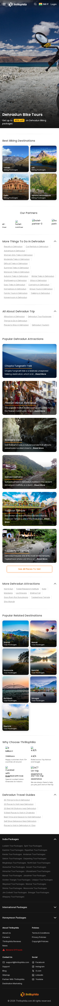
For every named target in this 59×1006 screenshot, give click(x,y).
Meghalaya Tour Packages (14, 863)
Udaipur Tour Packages (42, 880)
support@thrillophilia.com (17, 962)
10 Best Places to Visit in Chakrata (19, 812)
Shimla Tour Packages (12, 888)
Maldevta (8, 593)
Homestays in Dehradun (15, 289)
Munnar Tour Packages (36, 884)
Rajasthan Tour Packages (36, 850)
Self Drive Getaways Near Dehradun (20, 821)
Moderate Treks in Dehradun (17, 259)
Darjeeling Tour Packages (34, 858)
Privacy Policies (39, 937)
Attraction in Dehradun (14, 316)
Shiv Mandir (9, 601)
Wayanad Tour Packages (13, 884)
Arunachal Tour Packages (13, 867)
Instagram (40, 966)
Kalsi (44, 589)
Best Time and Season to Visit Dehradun (22, 817)
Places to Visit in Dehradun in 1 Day (20, 825)
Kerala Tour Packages (12, 854)
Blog (4, 971)
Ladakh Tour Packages (12, 846)
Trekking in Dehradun (40, 293)
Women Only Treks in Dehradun (18, 255)
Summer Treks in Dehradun (16, 267)
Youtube (39, 979)
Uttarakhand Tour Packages (38, 871)
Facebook (40, 962)
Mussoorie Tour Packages (35, 888)
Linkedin (39, 975)
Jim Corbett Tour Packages (14, 892)
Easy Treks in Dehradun (14, 284)
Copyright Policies (40, 941)
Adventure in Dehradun (14, 250)
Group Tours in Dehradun (41, 289)
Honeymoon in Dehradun (15, 297)
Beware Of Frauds (14, 950)
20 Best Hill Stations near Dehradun (20, 808)
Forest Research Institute (27, 589)
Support (6, 966)
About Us (6, 933)
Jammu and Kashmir (41, 196)
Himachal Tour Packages (13, 871)
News (5, 946)
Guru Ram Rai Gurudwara (16, 597)
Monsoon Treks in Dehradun (16, 272)
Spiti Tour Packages (33, 846)
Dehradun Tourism (40, 325)
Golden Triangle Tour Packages (16, 880)
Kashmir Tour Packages (12, 850)
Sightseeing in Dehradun (15, 280)
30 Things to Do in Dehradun (17, 800)
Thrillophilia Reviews (11, 941)
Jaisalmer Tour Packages (34, 875)
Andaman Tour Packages (34, 854)
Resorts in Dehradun (13, 246)
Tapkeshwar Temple (40, 597)
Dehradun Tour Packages (39, 316)
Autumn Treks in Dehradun (16, 276)
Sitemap (6, 975)
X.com (38, 971)
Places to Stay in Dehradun (16, 325)
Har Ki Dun (8, 589)
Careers (6, 937)
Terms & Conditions (41, 933)
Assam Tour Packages (36, 867)
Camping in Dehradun (38, 284)
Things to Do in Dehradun (15, 320)
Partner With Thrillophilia (13, 979)
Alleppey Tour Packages (13, 897)
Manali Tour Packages (12, 875)
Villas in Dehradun (38, 280)
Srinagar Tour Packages (38, 892)
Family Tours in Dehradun (16, 293)
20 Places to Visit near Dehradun (19, 804)
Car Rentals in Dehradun (37, 246)
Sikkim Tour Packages (12, 858)
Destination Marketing (12, 983)
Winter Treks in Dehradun (42, 276)
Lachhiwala (21, 593)
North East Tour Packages (38, 863)
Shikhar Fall (35, 593)
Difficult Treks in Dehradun (16, 263)
